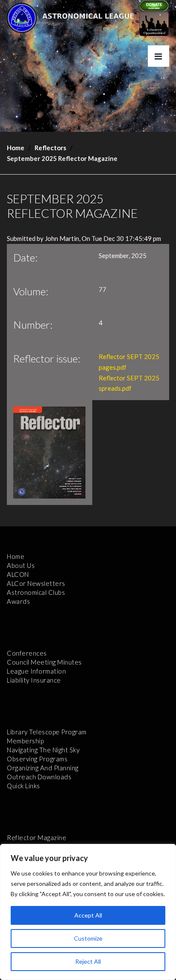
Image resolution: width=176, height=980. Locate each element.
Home (15, 147)
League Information (36, 671)
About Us (21, 565)
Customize (88, 938)
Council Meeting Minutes (44, 662)
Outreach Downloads (39, 777)
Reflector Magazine (36, 837)
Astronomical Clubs (36, 592)
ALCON (18, 574)
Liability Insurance (34, 680)
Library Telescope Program (47, 732)
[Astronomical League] (22, 17)
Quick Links (23, 786)
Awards (18, 601)
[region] (88, 912)
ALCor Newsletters (36, 583)
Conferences (27, 653)
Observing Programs (37, 759)
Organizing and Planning (43, 768)
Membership (25, 741)
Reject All (88, 961)
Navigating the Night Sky (43, 750)
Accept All (88, 915)
